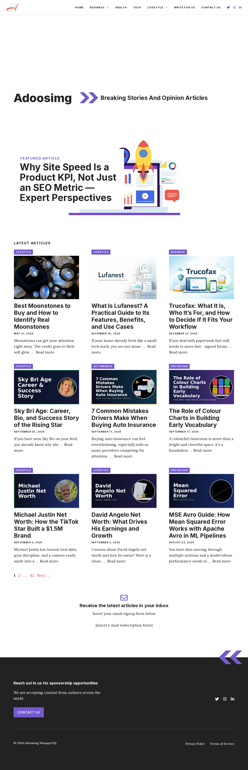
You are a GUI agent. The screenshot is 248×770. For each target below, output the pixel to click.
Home (79, 7)
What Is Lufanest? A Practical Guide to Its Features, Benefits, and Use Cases (120, 316)
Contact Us (211, 7)
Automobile (102, 366)
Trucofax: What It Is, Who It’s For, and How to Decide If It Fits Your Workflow (201, 316)
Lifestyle (155, 7)
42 (32, 575)
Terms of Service (222, 744)
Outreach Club (68, 743)
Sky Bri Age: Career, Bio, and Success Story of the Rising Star (46, 417)
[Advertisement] (124, 44)
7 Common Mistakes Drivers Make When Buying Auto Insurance (123, 417)
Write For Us (184, 7)
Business (97, 7)
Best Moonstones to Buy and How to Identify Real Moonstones (42, 316)
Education (179, 366)
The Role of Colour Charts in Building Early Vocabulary (195, 417)
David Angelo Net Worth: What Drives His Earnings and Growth (119, 525)
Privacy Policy (195, 744)
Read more (45, 352)
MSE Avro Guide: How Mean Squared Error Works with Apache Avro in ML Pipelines (199, 525)
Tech (137, 7)
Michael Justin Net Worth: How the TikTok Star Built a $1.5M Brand (46, 525)
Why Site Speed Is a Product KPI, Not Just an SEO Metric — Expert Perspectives (68, 182)
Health (121, 7)
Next (43, 575)
